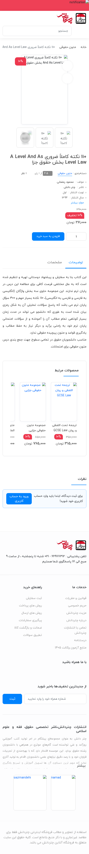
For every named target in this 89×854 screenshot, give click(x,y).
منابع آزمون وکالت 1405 (70, 648)
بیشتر (81, 765)
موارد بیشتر (77, 202)
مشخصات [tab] (54, 262)
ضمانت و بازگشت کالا (28, 628)
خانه (83, 47)
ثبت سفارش (34, 598)
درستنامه (80, 640)
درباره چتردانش (76, 620)
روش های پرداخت (30, 606)
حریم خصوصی (77, 606)
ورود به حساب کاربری (19, 498)
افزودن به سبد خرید (48, 236)
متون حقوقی (67, 47)
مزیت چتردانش (76, 613)
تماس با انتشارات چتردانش (75, 630)
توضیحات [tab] (76, 262)
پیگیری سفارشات (30, 620)
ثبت (12, 698)
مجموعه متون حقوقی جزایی (36, 428)
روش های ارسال (31, 613)
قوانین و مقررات (75, 598)
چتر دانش (69, 187)
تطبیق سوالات (32, 635)
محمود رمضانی (65, 182)
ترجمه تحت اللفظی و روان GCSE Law (64, 428)
